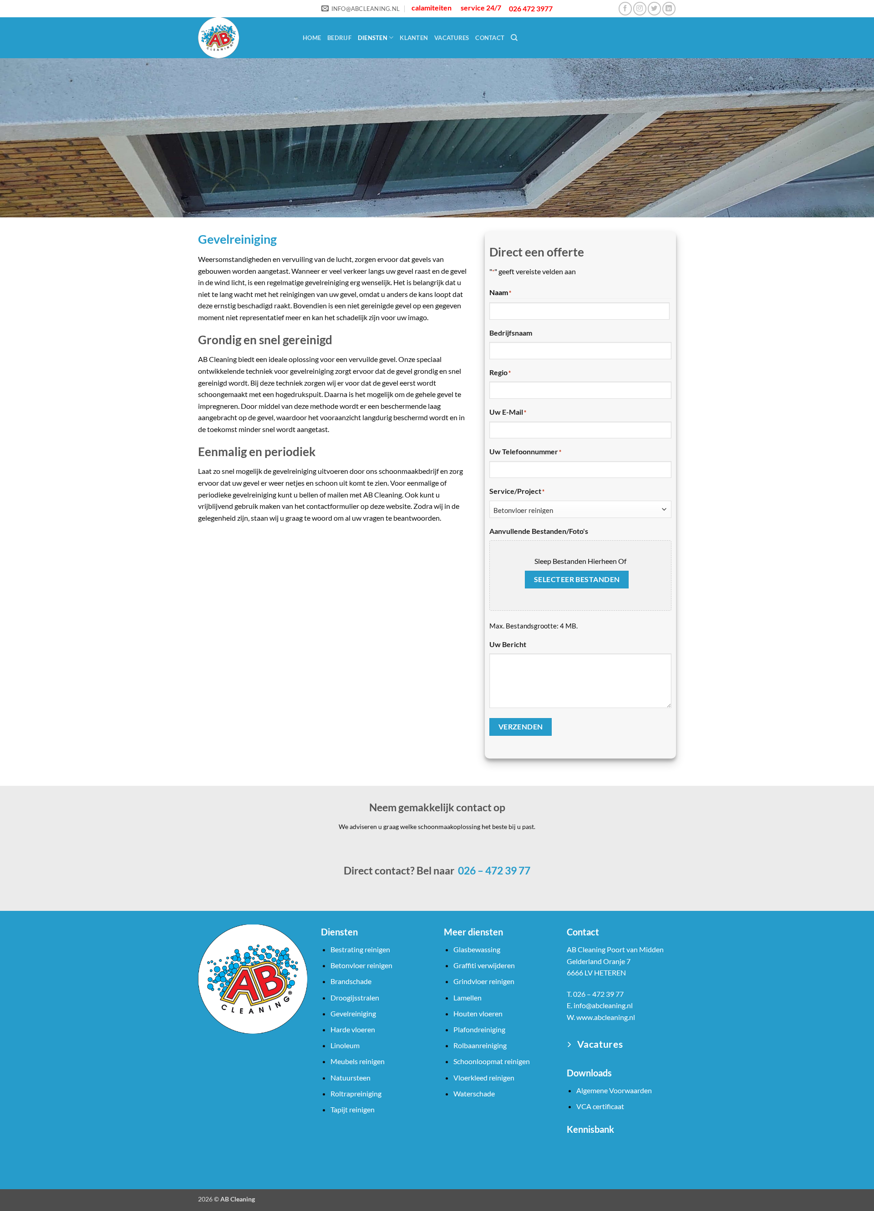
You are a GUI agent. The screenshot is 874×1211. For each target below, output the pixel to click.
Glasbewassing (476, 949)
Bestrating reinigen (360, 949)
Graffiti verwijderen (484, 965)
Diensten (372, 37)
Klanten (414, 37)
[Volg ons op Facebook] (625, 8)
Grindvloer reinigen (483, 981)
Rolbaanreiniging (480, 1045)
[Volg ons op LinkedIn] (669, 8)
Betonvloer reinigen (361, 965)
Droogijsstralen (354, 997)
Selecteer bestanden (577, 579)
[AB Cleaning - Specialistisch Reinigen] (243, 37)
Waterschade (474, 1093)
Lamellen (467, 997)
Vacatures (451, 37)
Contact (489, 37)
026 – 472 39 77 (493, 870)
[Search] (514, 37)
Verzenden (520, 727)
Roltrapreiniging (355, 1093)
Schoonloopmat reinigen (491, 1061)
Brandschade (350, 981)
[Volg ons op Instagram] (639, 8)
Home (312, 37)
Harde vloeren (352, 1029)
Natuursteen (350, 1077)
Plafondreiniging (479, 1029)
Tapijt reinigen (352, 1109)
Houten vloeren (478, 1013)
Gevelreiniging (353, 1013)
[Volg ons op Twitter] (654, 8)
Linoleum (345, 1045)
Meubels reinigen (357, 1061)
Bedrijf (339, 37)
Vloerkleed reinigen (483, 1077)
